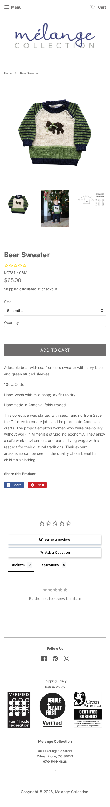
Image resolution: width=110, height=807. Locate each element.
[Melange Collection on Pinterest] (55, 660)
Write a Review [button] (57, 539)
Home (8, 73)
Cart (101, 7)
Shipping (11, 289)
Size (7, 301)
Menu (16, 7)
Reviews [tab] (18, 564)
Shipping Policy (55, 681)
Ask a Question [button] (57, 552)
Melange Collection (71, 791)
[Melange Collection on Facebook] (44, 660)
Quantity (11, 322)
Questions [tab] (50, 564)
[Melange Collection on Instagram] (66, 660)
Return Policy (55, 687)
